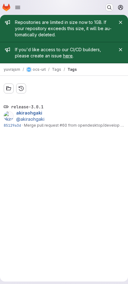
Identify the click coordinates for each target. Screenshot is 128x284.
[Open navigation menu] (18, 7)
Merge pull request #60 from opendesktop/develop (72, 125)
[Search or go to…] (109, 7)
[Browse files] (9, 88)
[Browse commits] (21, 88)
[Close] (120, 22)
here (68, 55)
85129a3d (12, 125)
